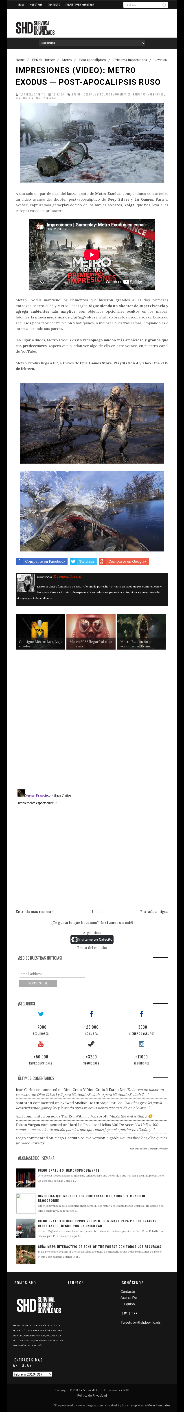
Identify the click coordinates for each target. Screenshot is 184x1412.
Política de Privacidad (92, 1395)
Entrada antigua (154, 911)
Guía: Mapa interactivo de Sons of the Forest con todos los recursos (99, 1246)
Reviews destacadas (42, 98)
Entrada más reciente (34, 911)
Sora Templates (133, 1405)
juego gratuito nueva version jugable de (89, 1138)
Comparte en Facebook (45, 561)
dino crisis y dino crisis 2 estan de (94, 1089)
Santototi (24, 1102)
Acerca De (128, 1297)
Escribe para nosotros (80, 4)
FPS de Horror (82, 94)
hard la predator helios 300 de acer (100, 1124)
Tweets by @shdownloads (140, 1322)
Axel (19, 1116)
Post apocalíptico (118, 94)
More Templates (159, 1405)
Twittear (86, 561)
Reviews (21, 98)
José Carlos (25, 1089)
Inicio (97, 911)
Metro (99, 94)
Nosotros (36, 4)
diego (21, 1138)
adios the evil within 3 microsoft (79, 1116)
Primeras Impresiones (148, 94)
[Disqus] (92, 723)
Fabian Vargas (28, 1124)
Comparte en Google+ (127, 561)
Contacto (54, 4)
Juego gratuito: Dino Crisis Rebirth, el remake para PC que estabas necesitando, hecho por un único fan (97, 1223)
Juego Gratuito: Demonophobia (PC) (68, 1170)
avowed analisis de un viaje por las (91, 1102)
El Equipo (127, 1304)
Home (21, 4)
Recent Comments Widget (154, 1148)
